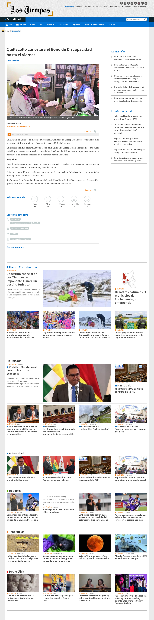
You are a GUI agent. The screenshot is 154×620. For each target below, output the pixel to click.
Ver (9, 31)
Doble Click (97, 7)
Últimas (23, 24)
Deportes (79, 7)
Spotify (145, 3)
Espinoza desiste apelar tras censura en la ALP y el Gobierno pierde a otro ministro (128, 141)
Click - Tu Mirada (139, 7)
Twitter (125, 3)
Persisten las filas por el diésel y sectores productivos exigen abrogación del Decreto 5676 (128, 78)
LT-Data (112, 24)
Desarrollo (16, 31)
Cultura (88, 7)
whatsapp (128, 3)
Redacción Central (14, 123)
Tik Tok (139, 3)
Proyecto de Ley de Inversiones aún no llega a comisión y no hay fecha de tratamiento (129, 90)
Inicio (11, 24)
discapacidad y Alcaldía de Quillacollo (25, 223)
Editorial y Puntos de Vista (94, 24)
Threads (142, 3)
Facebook (121, 3)
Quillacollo (15, 219)
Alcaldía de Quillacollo (19, 228)
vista (6, 365)
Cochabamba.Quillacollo (20, 239)
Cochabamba (63, 24)
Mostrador (126, 7)
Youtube (135, 3)
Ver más (8, 271)
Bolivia (13, 234)
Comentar (88, 131)
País (40, 24)
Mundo (32, 24)
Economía (50, 24)
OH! (106, 7)
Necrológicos (114, 7)
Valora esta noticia (16, 197)
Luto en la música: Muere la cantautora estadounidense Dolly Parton (129, 67)
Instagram (132, 3)
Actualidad (69, 7)
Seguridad (76, 24)
